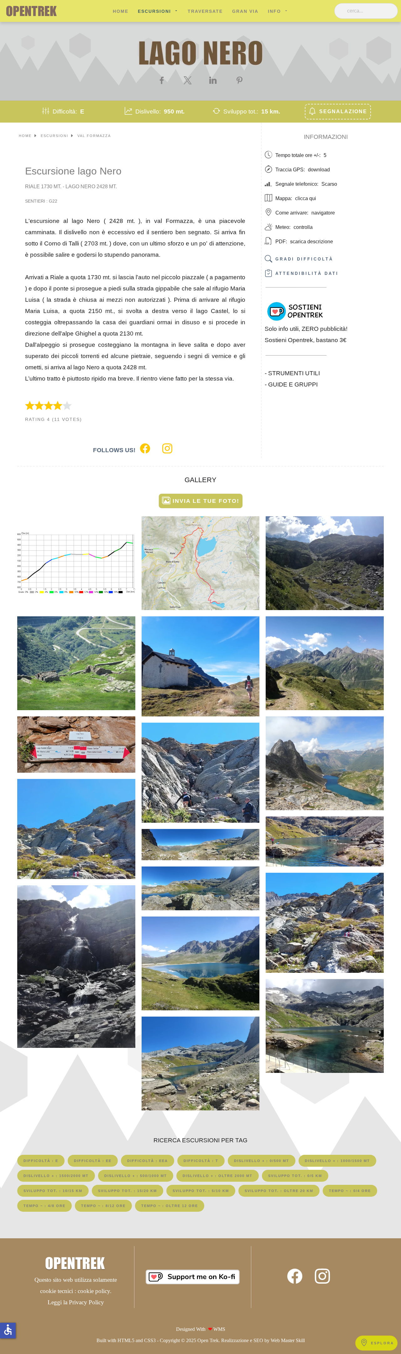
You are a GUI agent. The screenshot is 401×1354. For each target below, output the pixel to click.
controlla (303, 227)
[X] (187, 80)
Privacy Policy (86, 1302)
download (319, 169)
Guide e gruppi (293, 384)
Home (120, 11)
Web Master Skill (288, 1340)
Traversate (205, 11)
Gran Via (245, 11)
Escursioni (154, 11)
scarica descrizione (311, 241)
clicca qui (305, 198)
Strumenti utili (294, 373)
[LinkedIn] (213, 80)
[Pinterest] (239, 80)
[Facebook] (161, 80)
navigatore (323, 212)
